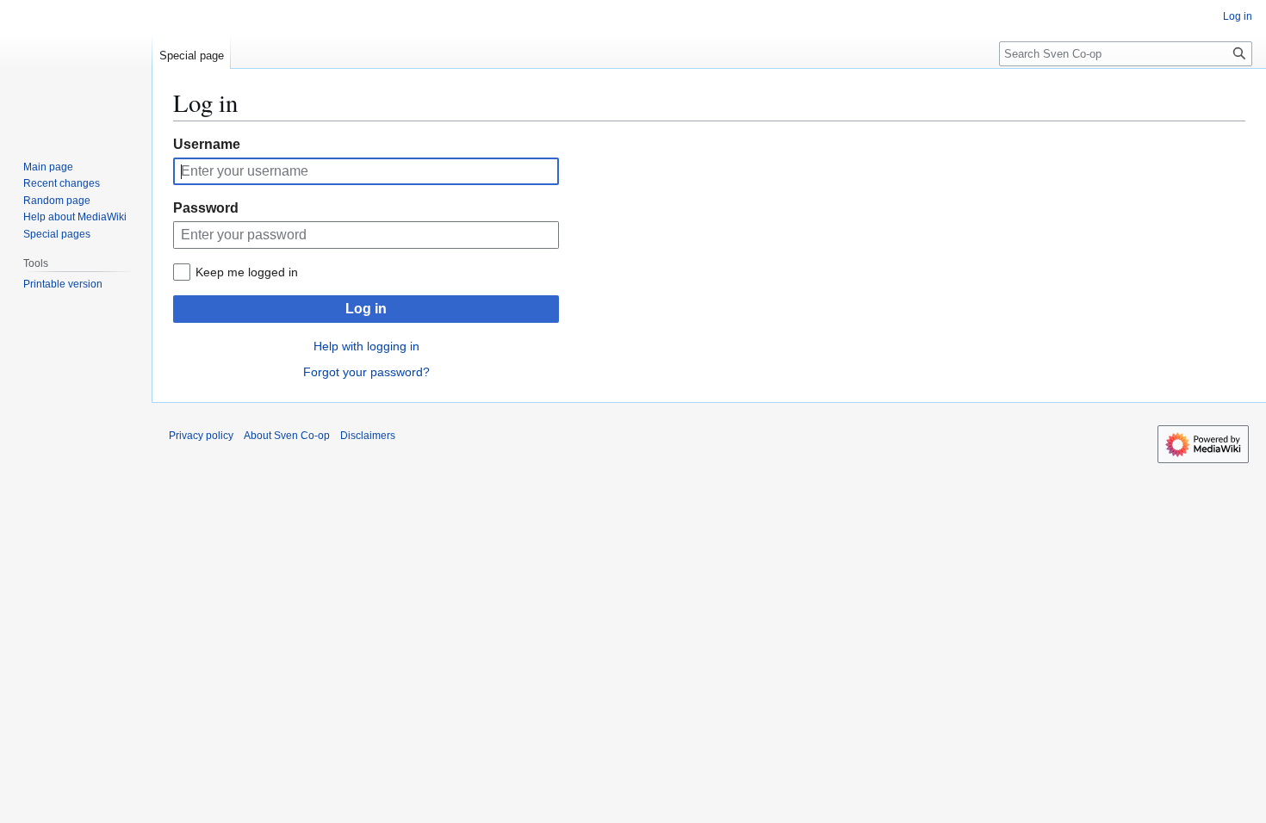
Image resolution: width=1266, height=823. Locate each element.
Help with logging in (366, 346)
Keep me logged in (246, 272)
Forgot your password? (366, 372)
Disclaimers (367, 436)
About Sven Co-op (287, 436)
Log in (366, 308)
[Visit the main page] (76, 69)
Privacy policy (201, 436)
